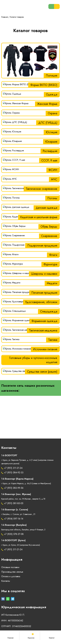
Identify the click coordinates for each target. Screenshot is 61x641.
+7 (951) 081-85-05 (13, 503)
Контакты (5, 581)
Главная (4, 17)
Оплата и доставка (10, 576)
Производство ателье (12, 571)
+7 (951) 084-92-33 (13, 472)
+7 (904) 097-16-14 (13, 518)
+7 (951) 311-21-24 (13, 468)
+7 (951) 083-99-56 (13, 488)
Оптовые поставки (10, 567)
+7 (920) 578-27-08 (14, 534)
